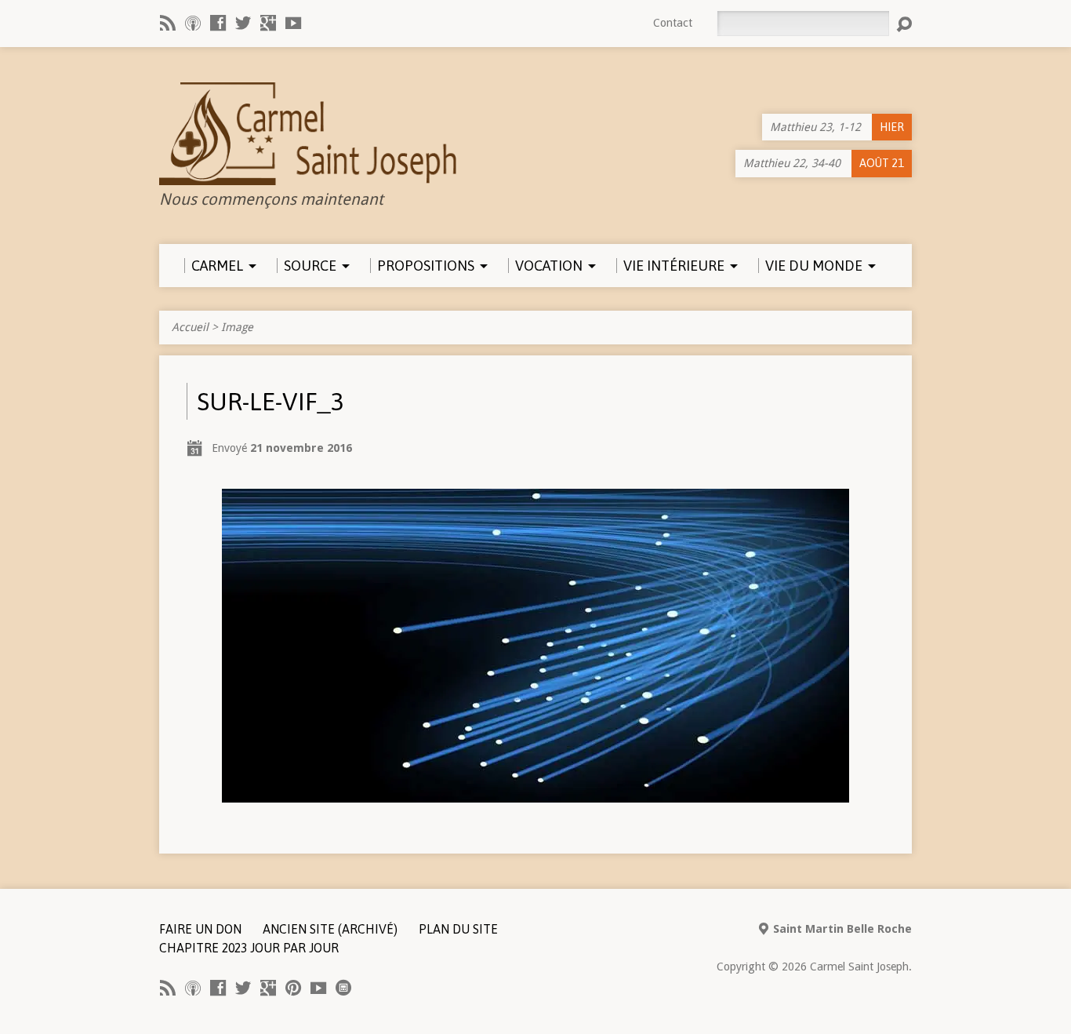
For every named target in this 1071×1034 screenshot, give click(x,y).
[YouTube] (293, 23)
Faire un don (200, 929)
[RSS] (168, 23)
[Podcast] (193, 23)
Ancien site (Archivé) (330, 929)
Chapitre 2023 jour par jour (249, 948)
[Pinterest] (293, 988)
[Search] (904, 24)
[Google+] (268, 23)
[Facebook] (218, 23)
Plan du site (458, 929)
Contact (672, 22)
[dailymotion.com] (343, 988)
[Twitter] (243, 23)
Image (237, 327)
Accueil (190, 327)
